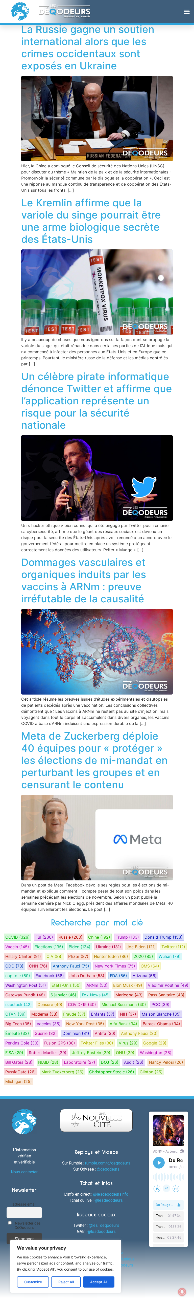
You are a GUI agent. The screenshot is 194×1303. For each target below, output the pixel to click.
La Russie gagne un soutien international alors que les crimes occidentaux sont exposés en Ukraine (87, 47)
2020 (143, 956)
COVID (17, 937)
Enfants (102, 1014)
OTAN (15, 1014)
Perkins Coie (22, 1043)
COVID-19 (82, 1004)
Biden (79, 947)
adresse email (24, 1204)
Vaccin (17, 947)
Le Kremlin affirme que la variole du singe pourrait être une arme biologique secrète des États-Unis (91, 220)
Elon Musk (127, 985)
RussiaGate (20, 1072)
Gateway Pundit (25, 995)
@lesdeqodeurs (108, 1200)
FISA (14, 1053)
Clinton (151, 1072)
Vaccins (49, 1024)
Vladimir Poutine (168, 985)
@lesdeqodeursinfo (110, 1194)
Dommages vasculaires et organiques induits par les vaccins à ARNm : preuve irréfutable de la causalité (83, 580)
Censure (49, 1004)
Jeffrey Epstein (91, 1053)
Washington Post (25, 985)
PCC (160, 1004)
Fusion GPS (59, 1043)
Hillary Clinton (23, 956)
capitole (17, 976)
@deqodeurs (108, 1169)
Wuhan (170, 956)
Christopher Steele (111, 1072)
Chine (99, 937)
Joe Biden (141, 947)
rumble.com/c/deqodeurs (107, 1163)
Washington (156, 1053)
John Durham (86, 976)
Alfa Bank (123, 1024)
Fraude (74, 1014)
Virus (128, 1043)
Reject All (66, 1282)
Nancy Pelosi (166, 1062)
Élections (49, 947)
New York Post (85, 1024)
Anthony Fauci (71, 966)
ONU (125, 1053)
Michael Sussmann (124, 1004)
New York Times (115, 966)
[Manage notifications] (182, 1292)
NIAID (48, 1062)
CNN (38, 966)
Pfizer (78, 956)
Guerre (46, 1033)
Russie (71, 937)
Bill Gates (19, 1062)
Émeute (17, 1033)
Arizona (145, 976)
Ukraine (108, 947)
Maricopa (129, 995)
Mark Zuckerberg (62, 1072)
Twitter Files (97, 1043)
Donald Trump (163, 937)
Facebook (50, 976)
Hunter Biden (111, 956)
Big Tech (18, 1024)
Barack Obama (161, 1024)
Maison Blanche (161, 1014)
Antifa (105, 1033)
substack (18, 1004)
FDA (118, 976)
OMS (150, 966)
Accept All (98, 1282)
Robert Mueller (47, 1053)
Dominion (75, 1033)
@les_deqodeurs (104, 1225)
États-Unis (66, 985)
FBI (44, 937)
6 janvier (63, 995)
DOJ (109, 1062)
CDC (14, 966)
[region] (65, 1266)
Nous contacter (24, 1172)
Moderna (44, 1014)
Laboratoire (79, 1062)
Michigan (18, 1081)
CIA (54, 956)
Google (154, 1043)
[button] (186, 11)
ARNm (97, 985)
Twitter (173, 947)
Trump (127, 937)
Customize (33, 1282)
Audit (133, 1062)
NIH (128, 1014)
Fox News (96, 995)
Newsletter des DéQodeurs (27, 1225)
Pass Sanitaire (166, 995)
